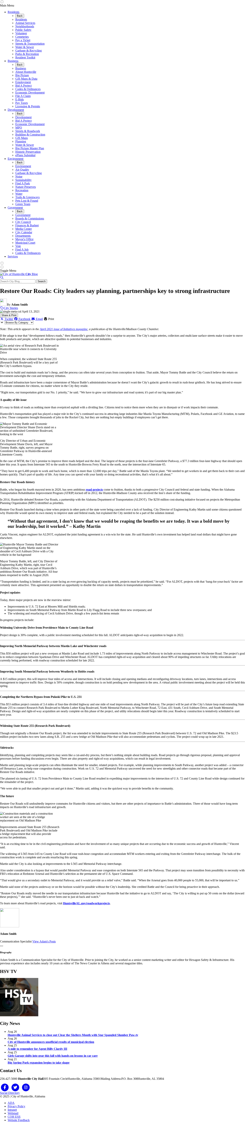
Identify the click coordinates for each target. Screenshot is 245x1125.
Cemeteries (22, 36)
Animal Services (25, 23)
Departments (23, 235)
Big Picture (22, 75)
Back (20, 15)
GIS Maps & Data (26, 78)
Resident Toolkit (25, 57)
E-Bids (19, 99)
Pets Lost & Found (26, 200)
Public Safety (23, 29)
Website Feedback (19, 1120)
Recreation (21, 190)
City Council (23, 222)
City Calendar (23, 232)
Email (39, 319)
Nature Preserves (25, 186)
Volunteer (21, 33)
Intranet (12, 1109)
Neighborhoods (24, 26)
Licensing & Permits (27, 106)
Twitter (8, 319)
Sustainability (23, 180)
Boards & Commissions (29, 218)
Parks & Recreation (27, 54)
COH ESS (14, 1116)
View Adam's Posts (44, 941)
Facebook (24, 319)
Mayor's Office (24, 239)
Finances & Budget (27, 225)
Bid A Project (23, 85)
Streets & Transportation (30, 43)
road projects (94, 489)
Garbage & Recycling (28, 50)
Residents (13, 12)
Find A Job (22, 249)
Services (13, 256)
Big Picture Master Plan (29, 148)
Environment (15, 158)
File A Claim (23, 96)
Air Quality (22, 169)
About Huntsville (25, 71)
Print (50, 319)
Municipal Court (25, 242)
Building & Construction (30, 134)
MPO (18, 127)
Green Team (22, 204)
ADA (11, 1102)
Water (18, 193)
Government (15, 207)
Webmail (13, 1113)
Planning (20, 141)
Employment (23, 82)
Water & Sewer (24, 47)
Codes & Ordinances (28, 89)
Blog (31, 274)
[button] (2, 277)
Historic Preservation (28, 151)
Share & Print (9, 315)
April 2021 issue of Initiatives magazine (63, 329)
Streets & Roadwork (27, 131)
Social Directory (10, 1093)
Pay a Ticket (22, 40)
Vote (18, 246)
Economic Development (30, 92)
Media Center (23, 228)
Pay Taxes (21, 102)
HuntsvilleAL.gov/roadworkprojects (86, 903)
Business (13, 60)
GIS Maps (21, 138)
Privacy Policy (16, 1106)
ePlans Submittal (25, 155)
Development (16, 109)
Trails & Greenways (27, 197)
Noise (18, 176)
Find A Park (22, 183)
